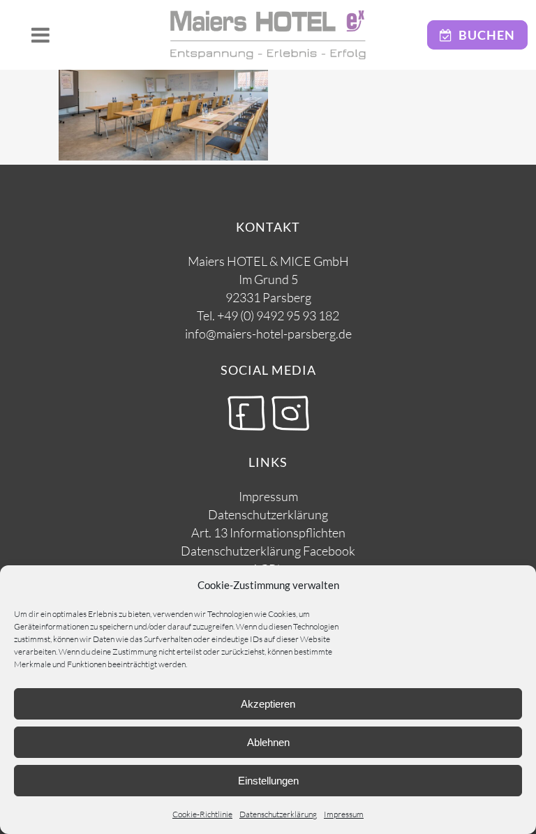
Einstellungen (268, 781)
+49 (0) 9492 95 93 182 (278, 315)
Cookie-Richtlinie (202, 814)
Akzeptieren (268, 704)
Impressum (344, 814)
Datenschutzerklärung (278, 814)
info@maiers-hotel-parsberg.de (268, 333)
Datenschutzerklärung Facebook (268, 550)
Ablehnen (268, 742)
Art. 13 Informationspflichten (268, 532)
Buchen (484, 35)
